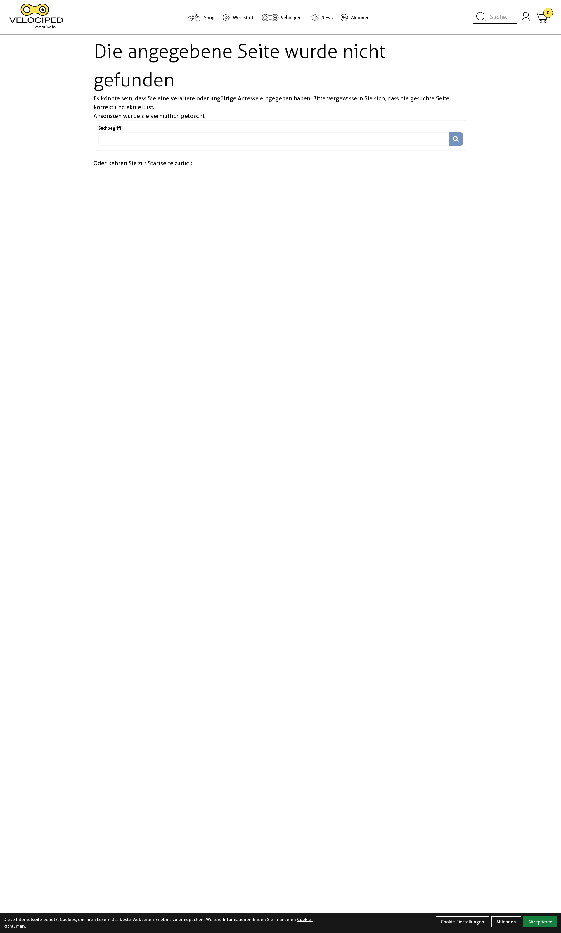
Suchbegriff (109, 128)
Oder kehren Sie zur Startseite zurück (143, 163)
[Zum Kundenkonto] (526, 17)
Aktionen (360, 17)
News (327, 17)
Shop (209, 17)
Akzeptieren (540, 922)
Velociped (291, 17)
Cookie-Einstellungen (462, 922)
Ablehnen (506, 922)
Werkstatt (243, 17)
